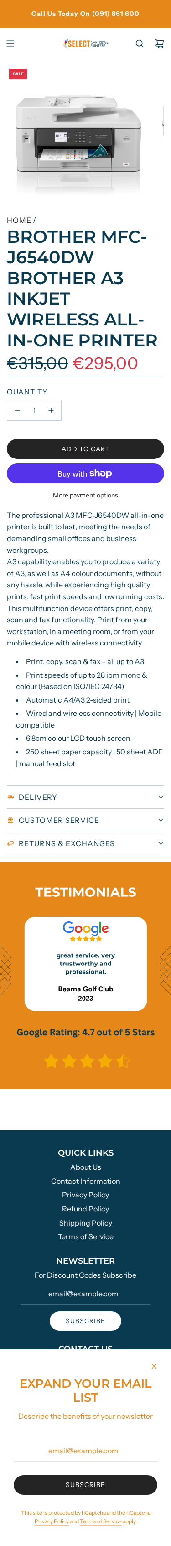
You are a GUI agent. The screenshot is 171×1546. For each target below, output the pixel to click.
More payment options (85, 495)
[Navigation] (10, 44)
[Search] (140, 44)
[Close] (154, 1366)
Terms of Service (101, 1521)
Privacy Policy (52, 1521)
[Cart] (160, 44)
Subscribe (85, 1321)
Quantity (27, 391)
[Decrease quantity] (17, 410)
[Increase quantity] (51, 410)
